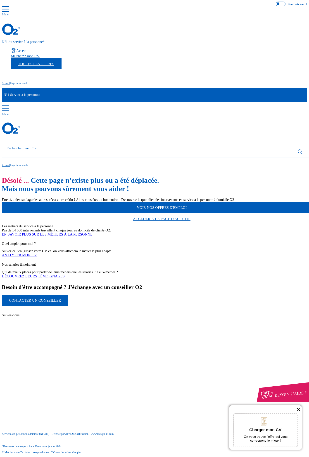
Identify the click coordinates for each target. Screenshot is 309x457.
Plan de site (27, 320)
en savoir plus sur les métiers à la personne (47, 234)
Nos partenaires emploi (35, 315)
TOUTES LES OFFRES (36, 64)
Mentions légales (31, 362)
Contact (25, 311)
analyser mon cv (19, 255)
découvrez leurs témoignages (33, 276)
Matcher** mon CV (25, 56)
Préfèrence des (25, 370)
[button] (298, 409)
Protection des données (27, 366)
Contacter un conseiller (35, 300)
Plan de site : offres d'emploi (44, 327)
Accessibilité (20, 374)
